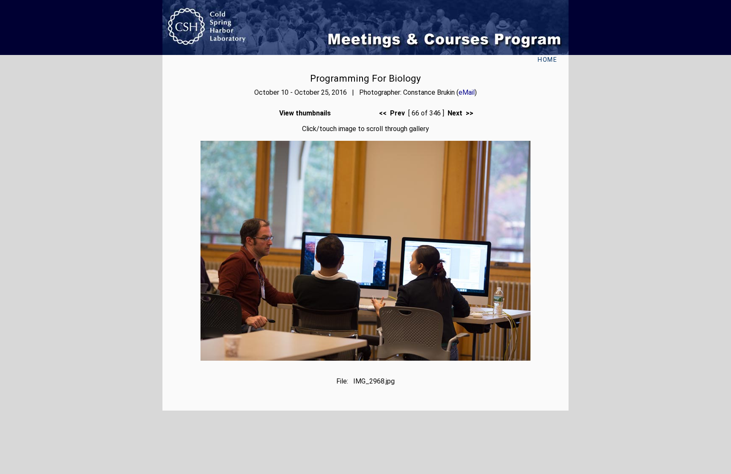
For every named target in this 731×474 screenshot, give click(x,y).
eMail (467, 92)
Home (547, 59)
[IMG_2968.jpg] (365, 358)
